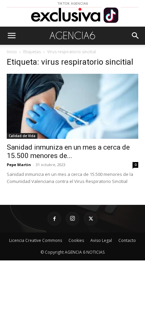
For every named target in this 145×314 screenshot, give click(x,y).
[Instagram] (72, 218)
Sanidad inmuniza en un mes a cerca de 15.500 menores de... (68, 151)
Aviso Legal (101, 240)
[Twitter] (90, 218)
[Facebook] (54, 218)
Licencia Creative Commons (35, 240)
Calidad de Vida (22, 135)
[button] (11, 36)
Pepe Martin (19, 164)
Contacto (127, 240)
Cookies (76, 240)
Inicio (12, 52)
